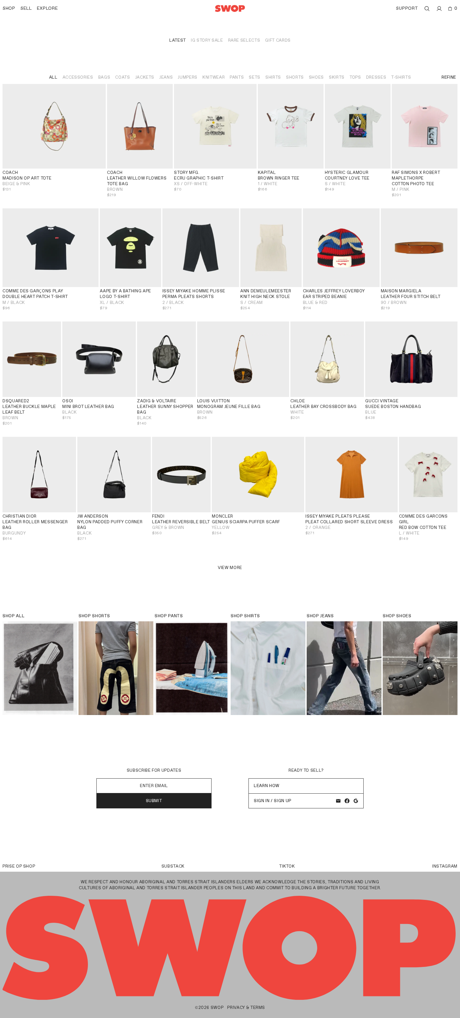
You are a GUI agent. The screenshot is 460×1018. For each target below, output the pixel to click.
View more (230, 567)
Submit (154, 800)
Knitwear (213, 77)
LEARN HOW (266, 785)
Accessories (78, 77)
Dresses (376, 77)
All (53, 77)
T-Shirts (401, 77)
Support (407, 8)
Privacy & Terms (246, 1007)
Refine (449, 77)
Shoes (316, 77)
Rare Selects (244, 40)
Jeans (166, 77)
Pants (237, 77)
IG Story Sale (207, 40)
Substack (173, 866)
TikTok (287, 866)
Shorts (295, 77)
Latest (177, 40)
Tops (355, 77)
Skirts (337, 77)
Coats (122, 77)
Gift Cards (278, 40)
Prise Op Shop (19, 866)
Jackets (145, 77)
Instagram (444, 866)
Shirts (273, 77)
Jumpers (187, 77)
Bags (104, 77)
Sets (254, 77)
